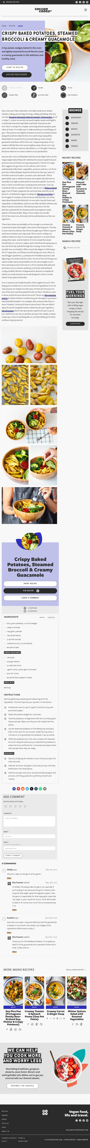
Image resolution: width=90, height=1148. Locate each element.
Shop (4, 1127)
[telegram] (27, 789)
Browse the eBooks (22, 1086)
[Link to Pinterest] (84, 1120)
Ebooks (5, 1115)
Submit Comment (13, 855)
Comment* (8, 813)
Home (4, 26)
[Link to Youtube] (87, 1120)
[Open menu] (85, 10)
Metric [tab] (42, 617)
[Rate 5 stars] (25, 806)
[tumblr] (36, 789)
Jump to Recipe (14, 67)
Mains (20, 26)
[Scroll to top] (84, 1144)
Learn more (75, 324)
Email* (6, 842)
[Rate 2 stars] (10, 806)
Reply (9, 878)
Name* (6, 832)
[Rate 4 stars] (20, 806)
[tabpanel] (30, 655)
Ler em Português (16, 75)
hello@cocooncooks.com (77, 1130)
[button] (29, 344)
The (45, 194)
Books (4, 1119)
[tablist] (47, 618)
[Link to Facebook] (80, 1120)
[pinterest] (18, 789)
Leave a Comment (30, 598)
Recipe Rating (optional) (13, 801)
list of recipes (8, 311)
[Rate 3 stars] (15, 806)
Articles (5, 1123)
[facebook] (14, 789)
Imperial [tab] (51, 617)
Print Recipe (30, 584)
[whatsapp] (40, 789)
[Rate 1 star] (6, 806)
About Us (5, 1131)
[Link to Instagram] (77, 1120)
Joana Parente (82, 1140)
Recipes (12, 26)
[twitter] (31, 789)
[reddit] (23, 789)
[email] (45, 789)
